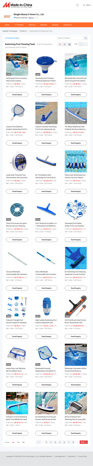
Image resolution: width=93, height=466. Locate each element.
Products (20, 25)
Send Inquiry (17, 95)
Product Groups (13, 38)
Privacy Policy (82, 456)
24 (13, 442)
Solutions (43, 25)
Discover (55, 25)
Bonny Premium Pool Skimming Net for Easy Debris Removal (76, 419)
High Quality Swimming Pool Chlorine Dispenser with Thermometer (46, 322)
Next (83, 442)
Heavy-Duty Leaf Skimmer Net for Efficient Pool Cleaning (15, 371)
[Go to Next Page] (85, 44)
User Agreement (60, 456)
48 (23, 442)
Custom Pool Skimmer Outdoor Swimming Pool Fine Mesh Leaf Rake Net (17, 129)
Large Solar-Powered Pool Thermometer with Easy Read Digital (17, 177)
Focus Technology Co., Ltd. (31, 456)
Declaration (71, 456)
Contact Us (67, 25)
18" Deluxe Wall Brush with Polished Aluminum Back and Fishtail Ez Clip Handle (76, 129)
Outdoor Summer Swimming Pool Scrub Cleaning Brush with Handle (46, 129)
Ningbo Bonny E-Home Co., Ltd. (29, 14)
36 (18, 442)
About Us (31, 25)
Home (7, 25)
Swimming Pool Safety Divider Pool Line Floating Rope (74, 225)
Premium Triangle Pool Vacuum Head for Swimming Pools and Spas (16, 322)
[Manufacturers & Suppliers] (17, 5)
